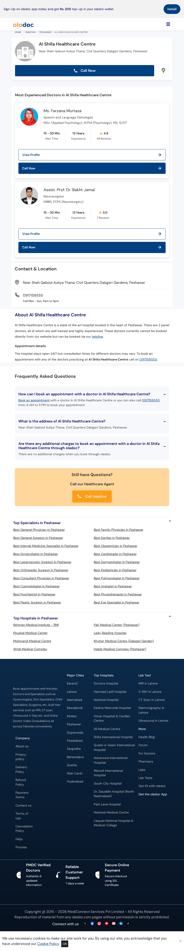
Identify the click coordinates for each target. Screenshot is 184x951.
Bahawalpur (75, 757)
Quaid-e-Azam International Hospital (114, 747)
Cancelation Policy (24, 828)
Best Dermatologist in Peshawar (117, 562)
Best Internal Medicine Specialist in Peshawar (46, 546)
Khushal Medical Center (30, 633)
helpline (97, 337)
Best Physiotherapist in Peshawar (118, 594)
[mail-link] (113, 924)
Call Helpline (95, 496)
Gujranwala (75, 733)
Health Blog (146, 737)
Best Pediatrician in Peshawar (115, 570)
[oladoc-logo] (23, 24)
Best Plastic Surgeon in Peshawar (37, 602)
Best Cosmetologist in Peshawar (36, 586)
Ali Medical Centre (107, 729)
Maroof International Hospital (108, 773)
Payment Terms (21, 795)
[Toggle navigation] (168, 24)
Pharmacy (145, 761)
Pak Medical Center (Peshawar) (116, 625)
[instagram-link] (99, 924)
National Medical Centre (111, 812)
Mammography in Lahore (151, 710)
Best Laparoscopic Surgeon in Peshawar (42, 562)
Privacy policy (20, 757)
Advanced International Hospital (110, 760)
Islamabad (74, 700)
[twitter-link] (85, 924)
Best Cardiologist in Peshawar (115, 554)
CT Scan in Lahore (151, 700)
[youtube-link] (106, 924)
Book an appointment (34, 400)
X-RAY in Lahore (150, 692)
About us (21, 746)
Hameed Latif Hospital (110, 692)
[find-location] (163, 70)
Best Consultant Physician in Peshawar (41, 578)
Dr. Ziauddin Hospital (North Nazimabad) (114, 794)
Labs (141, 770)
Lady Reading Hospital (110, 633)
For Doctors (146, 753)
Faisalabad (75, 741)
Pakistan (30, 32)
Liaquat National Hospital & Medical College (113, 823)
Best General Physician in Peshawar (39, 530)
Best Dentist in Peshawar (112, 538)
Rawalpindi (75, 708)
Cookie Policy (48, 943)
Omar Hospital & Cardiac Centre (112, 718)
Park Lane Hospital (107, 804)
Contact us (23, 805)
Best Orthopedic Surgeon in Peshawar (40, 570)
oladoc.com (81, 917)
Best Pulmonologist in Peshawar (117, 578)
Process (21, 847)
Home (18, 32)
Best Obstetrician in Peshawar (115, 546)
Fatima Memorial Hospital (112, 708)
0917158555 (148, 359)
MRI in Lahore (148, 683)
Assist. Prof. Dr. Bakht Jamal (69, 190)
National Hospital (106, 700)
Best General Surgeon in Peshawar (38, 538)
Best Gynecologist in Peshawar (35, 554)
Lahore (72, 692)
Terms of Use (21, 816)
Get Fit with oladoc (152, 786)
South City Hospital (108, 783)
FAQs (19, 839)
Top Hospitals (104, 675)
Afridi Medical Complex (30, 649)
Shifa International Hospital (113, 737)
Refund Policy (20, 782)
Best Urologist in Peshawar (113, 586)
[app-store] (158, 807)
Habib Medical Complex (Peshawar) (120, 649)
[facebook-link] (92, 924)
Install (172, 9)
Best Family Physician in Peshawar (118, 530)
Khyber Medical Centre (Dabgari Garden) (124, 641)
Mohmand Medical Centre (32, 641)
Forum (143, 745)
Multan (72, 716)
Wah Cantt (74, 773)
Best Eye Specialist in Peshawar (116, 602)
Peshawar (45, 32)
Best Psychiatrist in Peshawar (34, 594)
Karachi (72, 683)
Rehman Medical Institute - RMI (36, 625)
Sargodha (74, 749)
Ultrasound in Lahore (153, 721)
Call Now (88, 70)
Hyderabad (75, 781)
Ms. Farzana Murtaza (62, 111)
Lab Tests (145, 778)
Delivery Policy (21, 769)
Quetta (72, 765)
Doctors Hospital (106, 683)
